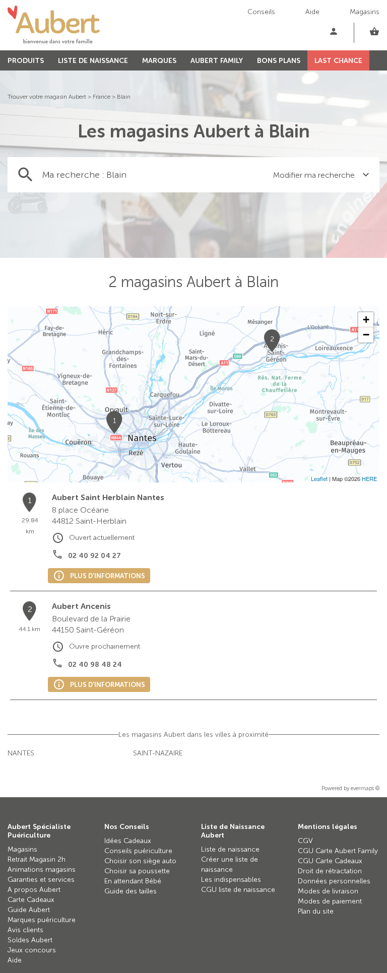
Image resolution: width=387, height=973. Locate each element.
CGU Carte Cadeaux (330, 861)
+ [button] (366, 319)
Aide (312, 12)
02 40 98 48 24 (95, 664)
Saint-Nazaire (157, 753)
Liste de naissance (230, 849)
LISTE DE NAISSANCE (93, 60)
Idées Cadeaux (127, 841)
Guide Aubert (29, 910)
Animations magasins (42, 869)
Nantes (21, 753)
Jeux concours (32, 950)
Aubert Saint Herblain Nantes (108, 497)
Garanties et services (41, 879)
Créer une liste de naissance (229, 864)
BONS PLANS (278, 60)
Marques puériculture (42, 920)
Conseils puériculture (138, 851)
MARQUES (159, 60)
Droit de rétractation (330, 871)
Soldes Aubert (30, 940)
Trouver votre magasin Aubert (47, 96)
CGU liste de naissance (238, 889)
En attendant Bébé (132, 881)
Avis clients (25, 930)
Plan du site (316, 911)
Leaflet (319, 478)
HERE (369, 478)
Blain (124, 96)
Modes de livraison (328, 891)
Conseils (261, 12)
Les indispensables (231, 879)
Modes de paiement (330, 901)
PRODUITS (26, 60)
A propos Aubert (34, 889)
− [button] (366, 334)
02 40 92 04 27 (94, 555)
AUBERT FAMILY (216, 60)
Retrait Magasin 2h (37, 859)
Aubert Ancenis (81, 606)
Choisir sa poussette (137, 871)
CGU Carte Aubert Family (338, 851)
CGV (305, 841)
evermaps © (365, 788)
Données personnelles (334, 881)
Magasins (364, 12)
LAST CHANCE (338, 60)
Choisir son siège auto (140, 861)
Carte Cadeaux (31, 899)
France (101, 96)
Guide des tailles (130, 891)
